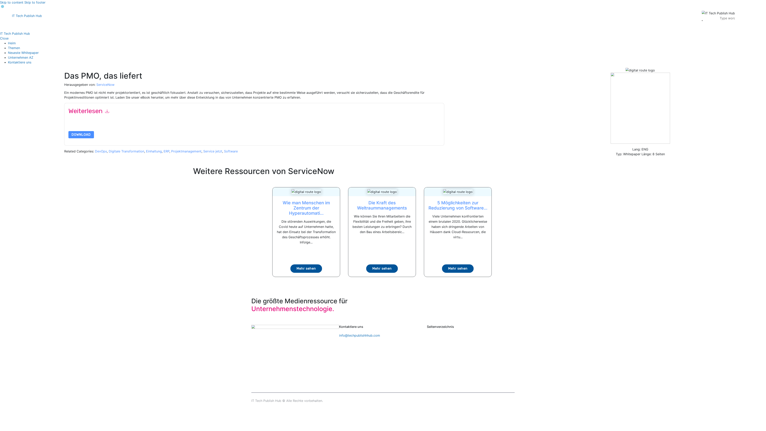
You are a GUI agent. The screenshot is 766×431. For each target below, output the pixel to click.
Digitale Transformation (126, 151)
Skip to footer (34, 2)
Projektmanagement (186, 151)
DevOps (101, 151)
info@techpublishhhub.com (359, 335)
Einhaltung (154, 151)
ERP (166, 151)
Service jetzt (212, 151)
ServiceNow (105, 85)
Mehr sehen (306, 268)
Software (231, 151)
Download (81, 134)
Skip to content (11, 2)
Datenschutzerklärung (245, 126)
